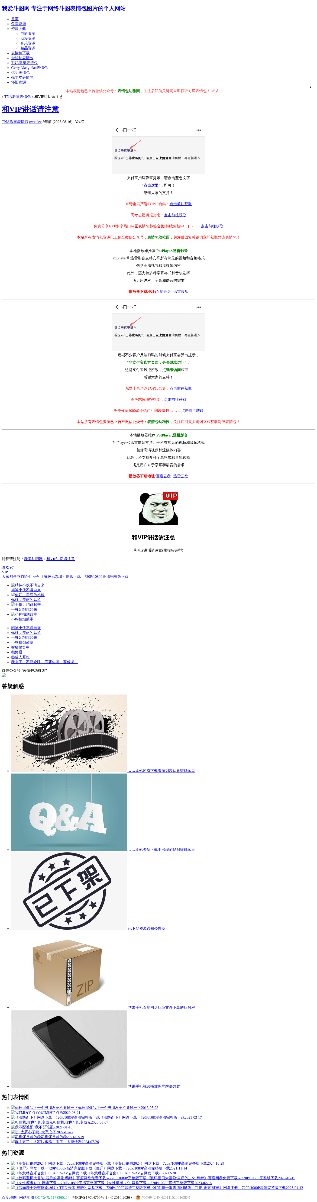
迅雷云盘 (180, 292)
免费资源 (18, 24)
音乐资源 (27, 43)
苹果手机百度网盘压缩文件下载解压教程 (161, 1007)
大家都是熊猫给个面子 (20, 576)
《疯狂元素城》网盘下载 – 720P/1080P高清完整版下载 (84, 576)
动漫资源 (27, 38)
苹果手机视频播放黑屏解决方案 (153, 1086)
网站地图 (26, 1197)
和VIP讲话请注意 (30, 109)
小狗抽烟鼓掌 (22, 642)
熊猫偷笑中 (20, 647)
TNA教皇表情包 (24, 63)
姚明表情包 (20, 72)
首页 (15, 19)
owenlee (35, 122)
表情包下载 (20, 53)
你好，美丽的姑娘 (26, 633)
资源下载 (18, 29)
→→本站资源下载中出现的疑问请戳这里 (161, 850)
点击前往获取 (181, 204)
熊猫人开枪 (20, 657)
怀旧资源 (18, 82)
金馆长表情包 (22, 58)
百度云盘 (163, 292)
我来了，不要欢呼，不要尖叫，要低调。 (44, 662)
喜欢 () (8, 567)
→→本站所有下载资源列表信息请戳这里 (161, 771)
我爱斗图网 (33, 559)
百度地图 (9, 1197)
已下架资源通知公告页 (146, 929)
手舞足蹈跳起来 (24, 638)
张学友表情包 (22, 77)
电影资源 (27, 34)
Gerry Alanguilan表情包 (29, 68)
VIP (5, 572)
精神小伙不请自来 (26, 628)
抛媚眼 (16, 652)
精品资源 (27, 48)
